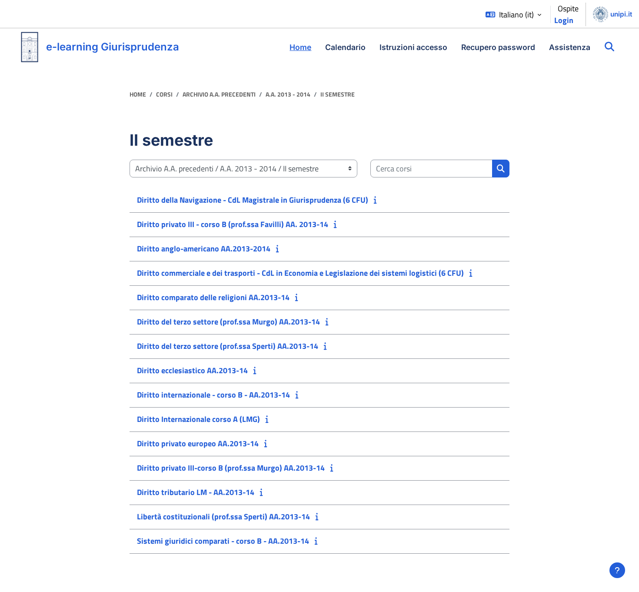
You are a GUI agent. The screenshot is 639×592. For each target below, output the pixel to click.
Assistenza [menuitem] (569, 47)
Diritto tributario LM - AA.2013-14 (195, 492)
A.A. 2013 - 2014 (288, 94)
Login (563, 20)
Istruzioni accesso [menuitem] (413, 47)
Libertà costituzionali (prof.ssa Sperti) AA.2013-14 (223, 516)
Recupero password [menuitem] (498, 47)
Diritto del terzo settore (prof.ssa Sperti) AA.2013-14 (227, 346)
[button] (513, 14)
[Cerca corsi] (609, 47)
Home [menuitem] (300, 47)
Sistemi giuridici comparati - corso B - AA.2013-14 (223, 541)
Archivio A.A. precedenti (219, 94)
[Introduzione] (377, 200)
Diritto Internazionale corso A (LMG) (198, 419)
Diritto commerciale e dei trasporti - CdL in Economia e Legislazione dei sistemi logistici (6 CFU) (300, 273)
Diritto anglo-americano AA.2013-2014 (203, 248)
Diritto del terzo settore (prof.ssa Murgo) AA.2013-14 (228, 322)
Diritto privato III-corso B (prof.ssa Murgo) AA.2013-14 (231, 468)
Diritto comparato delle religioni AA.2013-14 (213, 297)
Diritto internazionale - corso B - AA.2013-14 (213, 395)
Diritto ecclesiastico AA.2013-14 (192, 370)
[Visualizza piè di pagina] (617, 570)
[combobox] (431, 168)
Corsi (164, 94)
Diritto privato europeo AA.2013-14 (198, 443)
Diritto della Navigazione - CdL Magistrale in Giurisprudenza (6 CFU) (252, 200)
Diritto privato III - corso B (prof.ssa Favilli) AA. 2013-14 (232, 224)
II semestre (337, 94)
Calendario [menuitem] (345, 47)
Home (138, 94)
